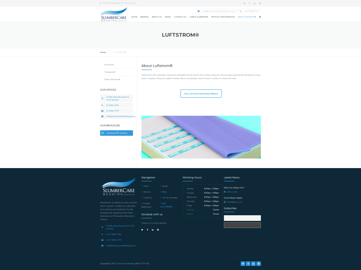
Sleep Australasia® (112, 79)
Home (134, 17)
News (168, 17)
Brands (144, 17)
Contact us (180, 17)
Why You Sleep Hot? (234, 187)
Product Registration (223, 17)
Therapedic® (109, 72)
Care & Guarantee (199, 17)
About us (157, 17)
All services (109, 64)
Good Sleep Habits (233, 198)
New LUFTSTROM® (247, 17)
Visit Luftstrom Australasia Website (201, 93)
